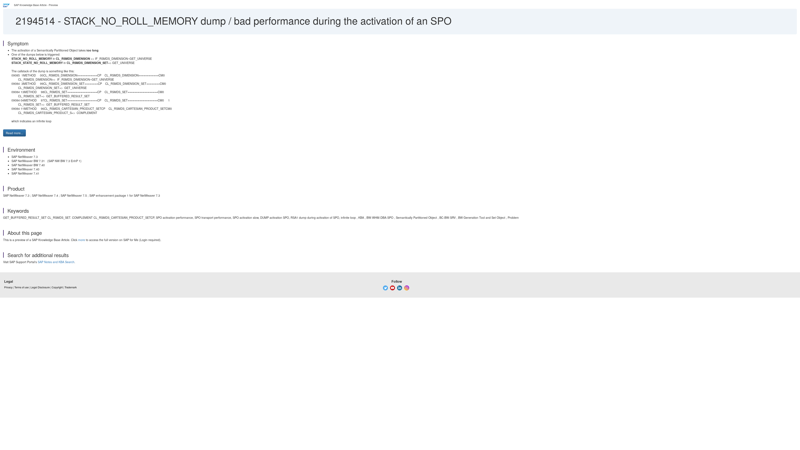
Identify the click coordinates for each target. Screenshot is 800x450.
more (81, 240)
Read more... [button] (14, 133)
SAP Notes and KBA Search (56, 262)
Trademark (71, 287)
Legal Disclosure (40, 287)
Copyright (57, 287)
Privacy (8, 287)
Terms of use (21, 287)
